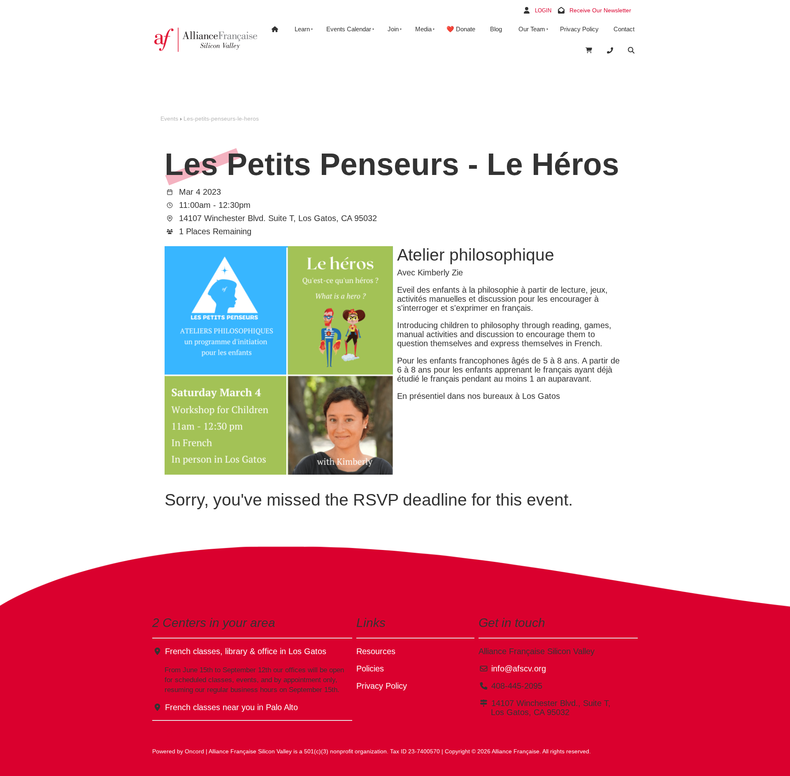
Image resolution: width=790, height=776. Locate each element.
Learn (302, 29)
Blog (496, 29)
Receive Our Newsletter (600, 10)
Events (169, 118)
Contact (623, 29)
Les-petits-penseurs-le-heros (221, 118)
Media (423, 29)
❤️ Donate (460, 29)
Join (393, 29)
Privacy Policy (579, 29)
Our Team (531, 29)
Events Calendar (348, 29)
